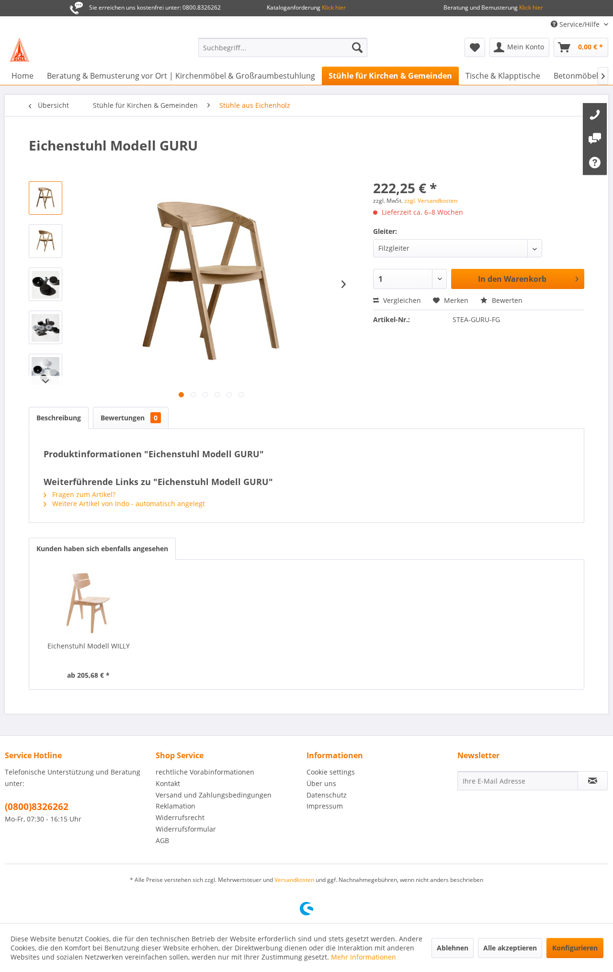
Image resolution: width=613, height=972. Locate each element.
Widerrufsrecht (180, 817)
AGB (162, 840)
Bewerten (506, 300)
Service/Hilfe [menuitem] (579, 24)
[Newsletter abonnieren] (593, 780)
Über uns (321, 783)
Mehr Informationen (363, 956)
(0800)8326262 (36, 806)
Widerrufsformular (186, 828)
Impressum (324, 805)
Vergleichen (401, 300)
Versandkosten (294, 880)
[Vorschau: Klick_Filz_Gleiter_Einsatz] (45, 327)
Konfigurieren (575, 947)
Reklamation (175, 805)
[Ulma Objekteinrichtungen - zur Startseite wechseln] (19, 50)
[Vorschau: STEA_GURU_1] (45, 198)
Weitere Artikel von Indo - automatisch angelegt (127, 503)
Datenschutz (326, 794)
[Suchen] (357, 47)
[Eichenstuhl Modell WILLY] (88, 602)
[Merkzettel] (475, 47)
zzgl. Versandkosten (430, 201)
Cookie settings (330, 771)
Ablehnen (452, 947)
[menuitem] (282, 47)
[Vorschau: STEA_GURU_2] (45, 241)
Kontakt (168, 783)
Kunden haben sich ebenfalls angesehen (102, 548)
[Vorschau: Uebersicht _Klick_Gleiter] (45, 370)
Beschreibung (58, 417)
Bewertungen (129, 417)
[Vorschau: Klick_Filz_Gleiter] (45, 284)
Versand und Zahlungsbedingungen (214, 794)
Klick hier (333, 7)
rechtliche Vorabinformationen (205, 771)
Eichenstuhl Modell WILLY (88, 645)
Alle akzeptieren (510, 947)
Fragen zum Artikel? (82, 494)
